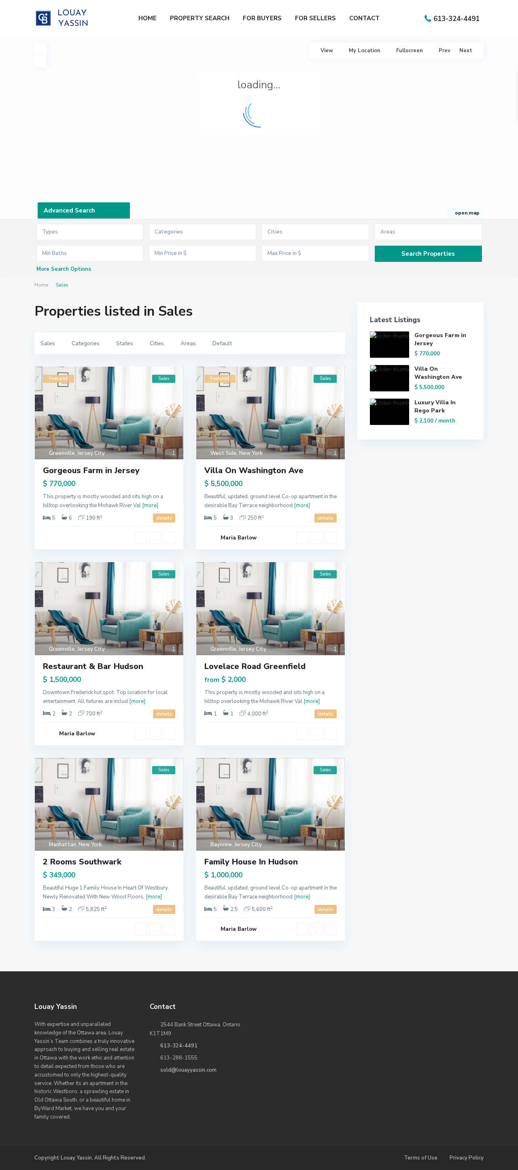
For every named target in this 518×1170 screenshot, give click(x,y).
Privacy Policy (467, 1158)
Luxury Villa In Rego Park (435, 406)
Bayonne (221, 844)
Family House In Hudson (251, 861)
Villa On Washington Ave (254, 470)
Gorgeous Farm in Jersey (91, 470)
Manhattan (62, 844)
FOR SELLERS (315, 18)
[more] (150, 505)
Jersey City (91, 453)
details (164, 518)
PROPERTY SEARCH (199, 18)
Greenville (62, 453)
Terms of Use (420, 1158)
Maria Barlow (239, 537)
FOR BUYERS (262, 18)
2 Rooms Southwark (82, 861)
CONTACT (364, 18)
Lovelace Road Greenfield (255, 666)
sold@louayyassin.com (188, 1070)
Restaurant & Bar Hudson (93, 666)
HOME (147, 18)
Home (41, 285)
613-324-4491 (456, 18)
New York (251, 453)
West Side (223, 453)
